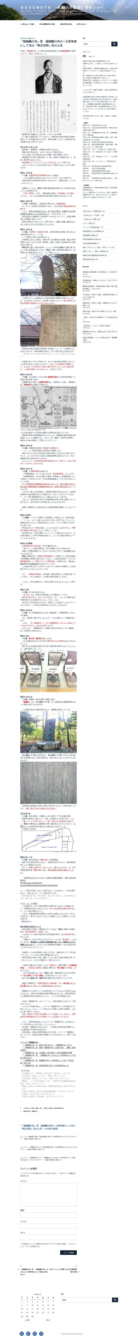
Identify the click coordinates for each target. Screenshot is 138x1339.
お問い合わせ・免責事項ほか (92, 211)
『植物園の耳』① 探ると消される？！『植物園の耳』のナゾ (48, 1045)
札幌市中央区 (26, 1111)
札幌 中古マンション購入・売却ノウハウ (97, 247)
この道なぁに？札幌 (27, 24)
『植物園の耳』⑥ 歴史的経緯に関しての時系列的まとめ (46, 1065)
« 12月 (27, 1320)
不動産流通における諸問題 (92, 231)
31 (32, 1316)
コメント (23, 1181)
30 (27, 1316)
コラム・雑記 (87, 223)
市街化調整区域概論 (89, 243)
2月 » (48, 1320)
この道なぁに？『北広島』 (92, 215)
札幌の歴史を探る (66, 24)
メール (23, 1221)
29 (22, 1316)
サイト (22, 1233)
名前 (22, 1210)
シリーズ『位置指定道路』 (92, 227)
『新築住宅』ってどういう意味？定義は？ (97, 326)
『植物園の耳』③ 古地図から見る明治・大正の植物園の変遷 (48, 1053)
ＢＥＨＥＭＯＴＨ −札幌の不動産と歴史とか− (61, 7)
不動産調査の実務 (89, 235)
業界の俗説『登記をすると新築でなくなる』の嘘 (99, 311)
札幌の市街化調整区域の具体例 (93, 255)
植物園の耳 (35, 1111)
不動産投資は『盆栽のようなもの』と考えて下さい (100, 280)
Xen (33, 38)
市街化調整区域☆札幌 (46, 24)
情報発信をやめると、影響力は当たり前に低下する (100, 331)
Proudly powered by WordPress (72, 1334)
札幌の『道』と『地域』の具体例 (44, 1108)
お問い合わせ (80, 24)
